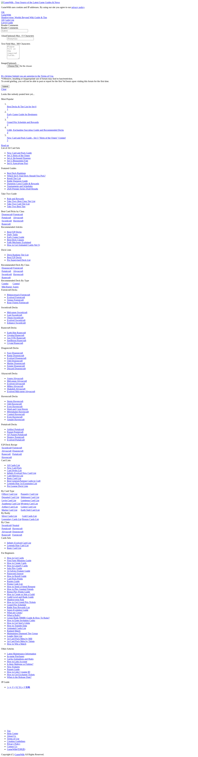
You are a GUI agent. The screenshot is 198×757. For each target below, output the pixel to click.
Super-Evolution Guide (17, 610)
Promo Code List (15, 584)
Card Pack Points (15, 579)
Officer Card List (9, 494)
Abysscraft (18, 217)
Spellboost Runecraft (16, 340)
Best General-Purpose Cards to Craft (23, 481)
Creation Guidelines (16, 741)
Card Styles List (14, 470)
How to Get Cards (15, 558)
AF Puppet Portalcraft (17, 434)
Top (9, 731)
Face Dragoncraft (15, 353)
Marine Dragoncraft (16, 363)
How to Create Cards (16, 563)
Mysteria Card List (29, 503)
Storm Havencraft (15, 401)
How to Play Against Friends (20, 589)
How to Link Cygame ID (18, 672)
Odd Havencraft (14, 404)
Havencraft (18, 221)
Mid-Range (7, 287)
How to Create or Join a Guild (21, 594)
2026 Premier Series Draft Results (22, 189)
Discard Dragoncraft (16, 368)
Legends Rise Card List (18, 545)
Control (16, 283)
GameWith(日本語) (16, 749)
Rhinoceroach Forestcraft (18, 295)
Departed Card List (10, 497)
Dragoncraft (7, 214)
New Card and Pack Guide (19, 153)
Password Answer (15, 573)
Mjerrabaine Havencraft (18, 411)
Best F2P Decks (14, 232)
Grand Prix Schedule (16, 605)
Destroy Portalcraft (15, 437)
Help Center (12, 733)
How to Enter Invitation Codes (21, 620)
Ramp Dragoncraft (15, 355)
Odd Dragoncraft (15, 361)
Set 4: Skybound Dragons (19, 158)
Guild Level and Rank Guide (20, 597)
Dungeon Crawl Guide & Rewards (23, 183)
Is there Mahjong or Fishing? (20, 664)
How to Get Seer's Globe (18, 623)
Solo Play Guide (14, 568)
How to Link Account (17, 661)
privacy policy (77, 7)
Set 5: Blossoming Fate (17, 161)
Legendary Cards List (11, 519)
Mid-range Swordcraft (17, 312)
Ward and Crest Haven (17, 409)
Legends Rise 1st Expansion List (22, 483)
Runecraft (6, 224)
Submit (5, 86)
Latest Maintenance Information (21, 653)
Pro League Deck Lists (17, 486)
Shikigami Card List (30, 497)
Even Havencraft (14, 406)
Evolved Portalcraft (16, 440)
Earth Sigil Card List (30, 510)
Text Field (5, 44)
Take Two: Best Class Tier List (21, 201)
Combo (5, 283)
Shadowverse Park (15, 599)
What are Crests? (14, 612)
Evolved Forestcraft (16, 297)
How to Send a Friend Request (21, 586)
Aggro (16, 287)
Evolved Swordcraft (16, 320)
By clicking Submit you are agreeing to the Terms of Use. (27, 76)
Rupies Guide (13, 581)
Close (3, 89)
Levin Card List (9, 500)
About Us (11, 736)
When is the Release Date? (19, 677)
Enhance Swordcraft (16, 323)
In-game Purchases (15, 656)
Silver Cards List (9, 516)
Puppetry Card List (29, 494)
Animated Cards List (16, 628)
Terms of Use (13, 738)
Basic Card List (14, 478)
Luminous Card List (30, 500)
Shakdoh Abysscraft (16, 389)
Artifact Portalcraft (15, 429)
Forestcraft (18, 214)
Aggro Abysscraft (15, 378)
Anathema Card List (11, 503)
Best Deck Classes (15, 240)
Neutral (15, 525)
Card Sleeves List (15, 475)
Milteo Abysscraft (15, 386)
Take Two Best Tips (16, 206)
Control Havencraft (16, 414)
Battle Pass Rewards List (18, 607)
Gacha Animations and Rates (20, 659)
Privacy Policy (13, 744)
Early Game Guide (15, 237)
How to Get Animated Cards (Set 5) (23, 245)
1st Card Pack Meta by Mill (19, 638)
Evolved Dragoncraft (16, 358)
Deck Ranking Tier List (18, 255)
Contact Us (12, 746)
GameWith (19, 754)
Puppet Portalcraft (15, 432)
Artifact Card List (10, 507)
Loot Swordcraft (14, 315)
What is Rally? (13, 615)
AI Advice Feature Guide (18, 571)
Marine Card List (9, 510)
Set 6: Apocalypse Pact (17, 163)
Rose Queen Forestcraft (18, 302)
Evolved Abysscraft (16, 383)
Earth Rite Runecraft (16, 332)
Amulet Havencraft (15, 419)
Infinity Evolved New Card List (21, 473)
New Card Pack (14, 468)
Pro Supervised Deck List (18, 260)
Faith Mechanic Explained (19, 242)
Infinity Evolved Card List (19, 543)
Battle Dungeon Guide (17, 181)
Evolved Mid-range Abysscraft (21, 391)
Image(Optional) (8, 63)
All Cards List (13, 465)
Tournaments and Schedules (20, 186)
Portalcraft (6, 217)
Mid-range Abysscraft (17, 381)
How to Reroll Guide (16, 576)
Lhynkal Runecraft (15, 335)
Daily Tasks (12, 234)
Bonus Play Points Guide (18, 592)
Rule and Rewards (15, 198)
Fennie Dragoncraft (16, 366)
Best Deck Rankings (16, 173)
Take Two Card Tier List (18, 204)
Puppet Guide (13, 669)
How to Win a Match (16, 644)
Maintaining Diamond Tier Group (22, 633)
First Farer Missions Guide (19, 560)
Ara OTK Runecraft (16, 338)
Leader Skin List (14, 636)
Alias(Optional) (8, 36)
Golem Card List (28, 507)
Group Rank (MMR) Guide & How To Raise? (28, 618)
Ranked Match (13, 631)
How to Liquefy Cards (17, 565)
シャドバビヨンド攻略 (18, 687)
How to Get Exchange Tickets (21, 674)
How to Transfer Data (17, 625)
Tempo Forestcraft (15, 300)
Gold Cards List (29, 516)
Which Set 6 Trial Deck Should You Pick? (26, 176)
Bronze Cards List (30, 519)
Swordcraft (7, 221)
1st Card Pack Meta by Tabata (20, 641)
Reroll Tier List (14, 178)
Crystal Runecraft (15, 343)
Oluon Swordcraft (15, 317)
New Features (13, 667)
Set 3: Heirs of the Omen (18, 155)
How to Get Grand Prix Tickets (21, 602)
